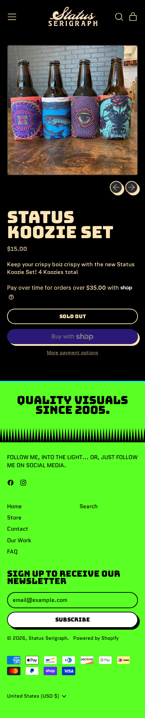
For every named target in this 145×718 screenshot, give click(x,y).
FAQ (12, 552)
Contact (17, 529)
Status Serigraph (48, 638)
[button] (119, 17)
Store (14, 518)
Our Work (19, 540)
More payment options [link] (73, 352)
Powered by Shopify (96, 638)
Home (14, 506)
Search (89, 506)
